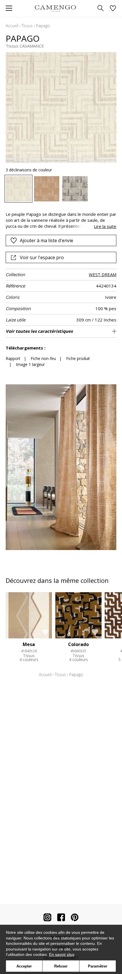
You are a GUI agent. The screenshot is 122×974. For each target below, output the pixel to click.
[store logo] (55, 8)
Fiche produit (78, 358)
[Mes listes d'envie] (113, 8)
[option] (18, 189)
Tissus (27, 25)
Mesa (29, 644)
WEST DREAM (102, 274)
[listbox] (61, 189)
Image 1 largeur (30, 364)
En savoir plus (61, 954)
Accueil (12, 25)
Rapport (13, 358)
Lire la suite (105, 226)
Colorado (78, 644)
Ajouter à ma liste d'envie (46, 240)
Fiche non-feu (43, 358)
